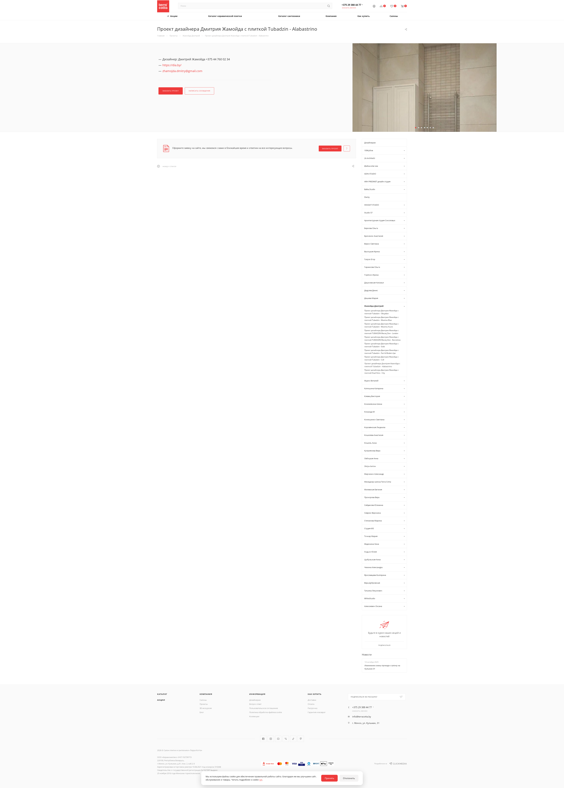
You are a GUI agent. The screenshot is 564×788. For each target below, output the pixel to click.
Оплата (311, 704)
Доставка (312, 700)
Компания (206, 694)
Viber (286, 739)
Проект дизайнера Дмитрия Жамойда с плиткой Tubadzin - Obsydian (381, 312)
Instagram (271, 739)
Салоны (203, 700)
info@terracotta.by (361, 716)
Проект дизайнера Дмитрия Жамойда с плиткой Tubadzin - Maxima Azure (381, 325)
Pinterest (301, 739)
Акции (161, 700)
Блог (202, 712)
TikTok (293, 739)
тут (260, 779)
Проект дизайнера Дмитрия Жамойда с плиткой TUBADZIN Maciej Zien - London (381, 332)
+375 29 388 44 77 (351, 4)
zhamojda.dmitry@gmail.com (182, 71)
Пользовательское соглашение (263, 708)
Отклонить (349, 778)
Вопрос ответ (255, 704)
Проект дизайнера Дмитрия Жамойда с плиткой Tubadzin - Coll (381, 358)
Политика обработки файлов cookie (265, 712)
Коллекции (254, 716)
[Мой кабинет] (374, 6)
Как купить (314, 694)
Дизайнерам (255, 700)
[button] (415, 128)
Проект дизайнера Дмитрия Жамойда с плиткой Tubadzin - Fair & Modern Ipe (381, 351)
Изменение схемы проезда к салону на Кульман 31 (382, 667)
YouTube (278, 739)
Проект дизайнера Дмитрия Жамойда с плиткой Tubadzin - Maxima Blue (381, 318)
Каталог (162, 694)
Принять (329, 778)
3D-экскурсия (206, 708)
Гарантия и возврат (316, 712)
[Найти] (328, 6)
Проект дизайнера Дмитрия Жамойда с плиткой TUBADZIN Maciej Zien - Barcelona (382, 338)
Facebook (263, 739)
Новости (367, 654)
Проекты (204, 704)
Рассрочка (312, 708)
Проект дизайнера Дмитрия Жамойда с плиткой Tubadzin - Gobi (381, 345)
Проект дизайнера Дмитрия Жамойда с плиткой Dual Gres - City (381, 371)
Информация (257, 694)
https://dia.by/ (171, 65)
